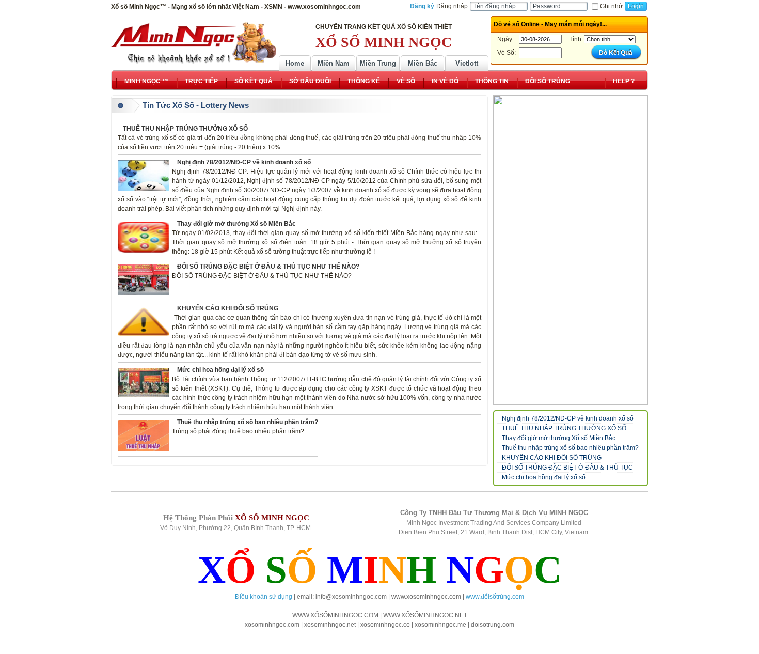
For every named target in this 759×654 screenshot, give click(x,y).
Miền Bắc (422, 63)
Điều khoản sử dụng (263, 596)
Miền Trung (378, 63)
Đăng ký (422, 6)
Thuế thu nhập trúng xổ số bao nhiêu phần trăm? (247, 422)
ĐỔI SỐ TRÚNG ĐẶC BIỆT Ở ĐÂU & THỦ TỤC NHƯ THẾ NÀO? (268, 266)
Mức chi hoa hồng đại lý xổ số (220, 369)
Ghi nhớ (611, 6)
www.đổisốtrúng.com (495, 596)
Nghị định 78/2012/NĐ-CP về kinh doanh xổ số (244, 162)
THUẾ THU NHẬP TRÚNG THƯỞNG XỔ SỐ (185, 128)
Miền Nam (334, 63)
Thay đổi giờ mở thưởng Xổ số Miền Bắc (236, 223)
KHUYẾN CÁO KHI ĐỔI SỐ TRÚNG (227, 308)
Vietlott (466, 63)
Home (295, 63)
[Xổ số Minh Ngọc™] (193, 43)
